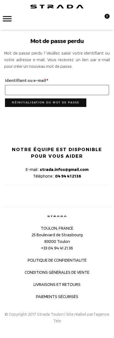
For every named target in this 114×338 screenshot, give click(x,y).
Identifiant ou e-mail (38, 79)
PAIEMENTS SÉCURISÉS (57, 296)
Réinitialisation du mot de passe (45, 102)
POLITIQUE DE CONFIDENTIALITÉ (57, 260)
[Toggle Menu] (7, 18)
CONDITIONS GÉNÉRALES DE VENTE (57, 272)
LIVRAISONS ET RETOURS (57, 284)
